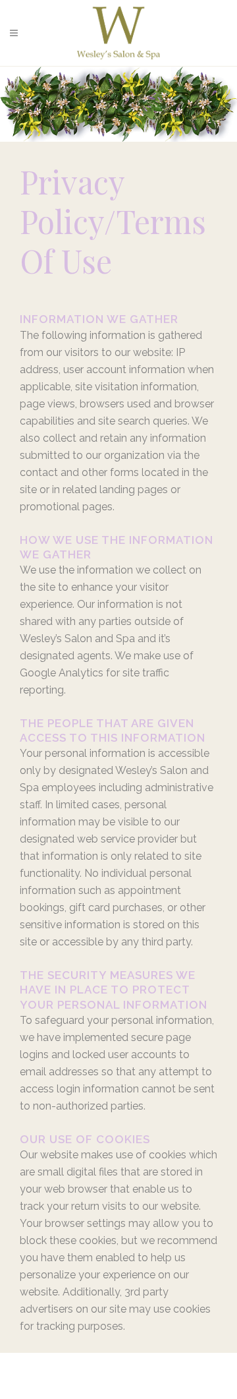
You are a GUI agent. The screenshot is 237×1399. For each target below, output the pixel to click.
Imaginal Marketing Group (114, 1387)
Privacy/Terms (148, 1364)
